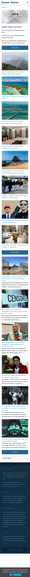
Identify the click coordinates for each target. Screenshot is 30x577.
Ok (11, 574)
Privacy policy (17, 574)
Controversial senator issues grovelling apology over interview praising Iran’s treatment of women (13, 344)
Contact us (6, 543)
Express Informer (10, 2)
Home (3, 7)
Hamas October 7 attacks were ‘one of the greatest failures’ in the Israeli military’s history (14, 278)
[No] (28, 572)
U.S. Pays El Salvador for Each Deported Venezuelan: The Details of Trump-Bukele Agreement (14, 408)
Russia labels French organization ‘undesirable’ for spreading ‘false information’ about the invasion (14, 311)
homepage (13, 43)
